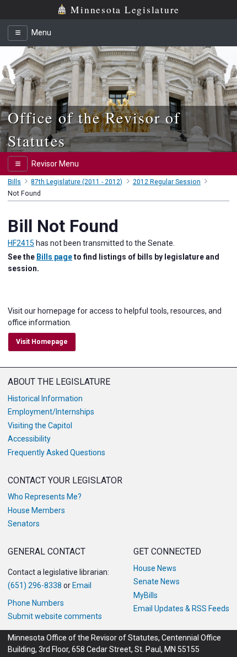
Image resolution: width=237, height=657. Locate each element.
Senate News (156, 581)
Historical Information (45, 398)
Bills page (54, 256)
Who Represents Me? (45, 496)
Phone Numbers (36, 603)
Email (81, 585)
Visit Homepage (42, 342)
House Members (36, 510)
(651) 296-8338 (35, 585)
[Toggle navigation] (18, 33)
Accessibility (29, 438)
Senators (24, 523)
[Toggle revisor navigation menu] (18, 163)
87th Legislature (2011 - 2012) (76, 182)
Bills (14, 182)
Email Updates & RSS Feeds (181, 608)
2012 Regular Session (167, 182)
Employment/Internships (51, 411)
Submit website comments (55, 616)
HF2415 (21, 243)
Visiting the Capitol (40, 425)
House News (154, 568)
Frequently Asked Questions (56, 452)
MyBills (145, 595)
